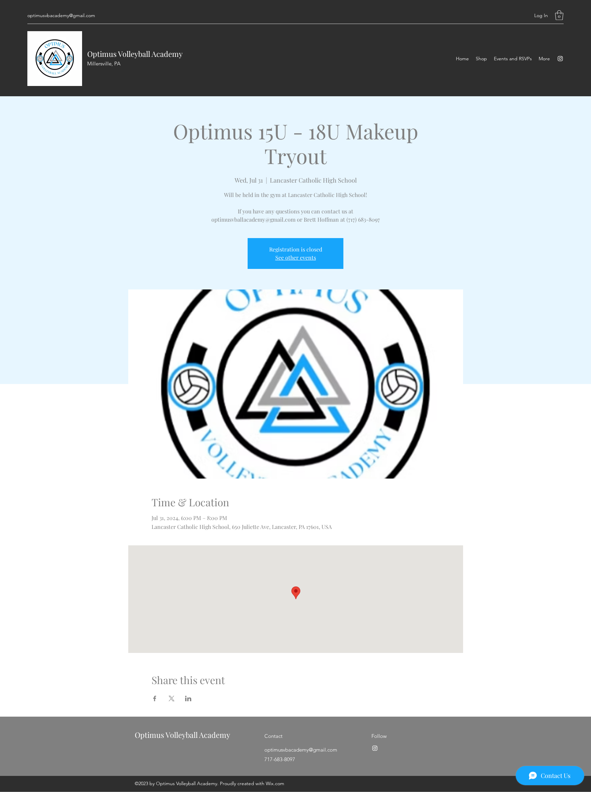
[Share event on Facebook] (155, 698)
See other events (295, 257)
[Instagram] (560, 58)
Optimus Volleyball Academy (135, 54)
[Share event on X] (171, 698)
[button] (559, 15)
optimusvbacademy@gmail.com (61, 15)
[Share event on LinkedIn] (188, 698)
